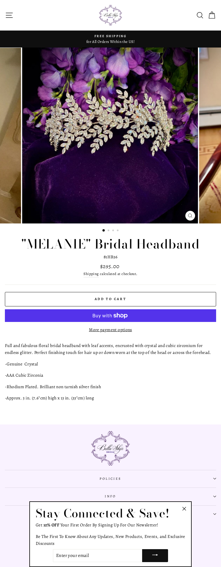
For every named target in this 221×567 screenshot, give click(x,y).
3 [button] (113, 231)
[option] (110, 39)
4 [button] (118, 231)
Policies (110, 478)
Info (110, 496)
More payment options (110, 330)
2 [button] (109, 231)
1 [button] (103, 230)
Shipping (91, 273)
